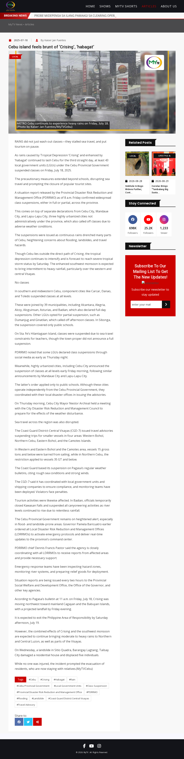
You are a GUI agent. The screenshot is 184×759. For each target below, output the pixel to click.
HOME (90, 6)
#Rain (72, 679)
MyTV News (15, 24)
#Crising (44, 679)
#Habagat (59, 679)
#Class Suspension (96, 685)
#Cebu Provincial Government (33, 685)
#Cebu (32, 679)
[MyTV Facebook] (84, 746)
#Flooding (22, 698)
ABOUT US (169, 6)
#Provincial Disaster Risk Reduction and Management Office (49, 692)
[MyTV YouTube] (91, 746)
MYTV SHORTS (126, 6)
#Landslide (38, 698)
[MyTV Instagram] (99, 746)
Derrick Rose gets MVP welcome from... (161, 189)
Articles (29, 24)
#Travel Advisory (26, 704)
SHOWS (105, 6)
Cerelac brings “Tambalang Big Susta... (133, 189)
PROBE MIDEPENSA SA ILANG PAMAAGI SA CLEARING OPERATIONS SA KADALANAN (91, 16)
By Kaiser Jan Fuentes (53, 40)
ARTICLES (149, 6)
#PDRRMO (92, 692)
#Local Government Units (67, 685)
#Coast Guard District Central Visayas (68, 698)
